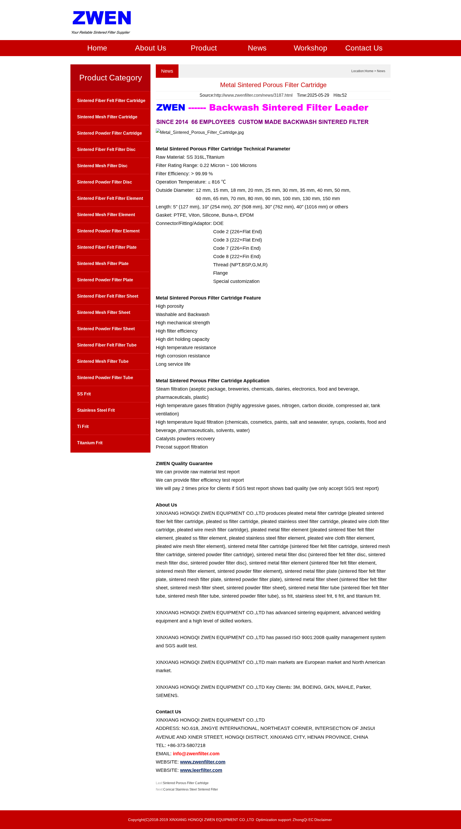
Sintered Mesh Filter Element (106, 214)
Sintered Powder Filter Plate (105, 280)
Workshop (310, 48)
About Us (150, 48)
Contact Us (364, 48)
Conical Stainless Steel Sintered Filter (190, 789)
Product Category (110, 77)
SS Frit (84, 394)
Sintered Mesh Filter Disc (102, 166)
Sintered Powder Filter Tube (105, 377)
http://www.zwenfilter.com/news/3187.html (253, 95)
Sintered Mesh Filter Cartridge (107, 117)
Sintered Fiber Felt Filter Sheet (107, 296)
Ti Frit (83, 426)
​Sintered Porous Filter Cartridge (186, 783)
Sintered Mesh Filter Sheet (103, 312)
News (257, 48)
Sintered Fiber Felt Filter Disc (106, 149)
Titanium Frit (89, 443)
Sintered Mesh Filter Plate (103, 263)
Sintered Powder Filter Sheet (106, 328)
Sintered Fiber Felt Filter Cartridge (111, 100)
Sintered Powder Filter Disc (104, 182)
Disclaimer (323, 820)
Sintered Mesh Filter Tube (103, 361)
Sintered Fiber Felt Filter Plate (107, 247)
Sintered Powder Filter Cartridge (109, 133)
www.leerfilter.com (201, 770)
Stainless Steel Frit (96, 410)
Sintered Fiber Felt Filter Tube (107, 345)
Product (204, 48)
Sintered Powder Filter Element (108, 231)
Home (97, 48)
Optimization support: (274, 820)
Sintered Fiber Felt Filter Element (110, 198)
